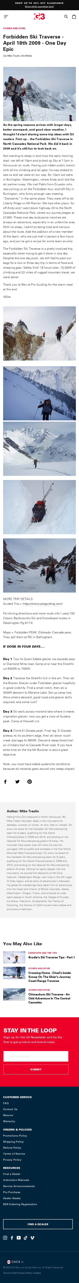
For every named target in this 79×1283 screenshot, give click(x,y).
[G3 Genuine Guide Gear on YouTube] (19, 1238)
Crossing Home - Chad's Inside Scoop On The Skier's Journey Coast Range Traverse (49, 977)
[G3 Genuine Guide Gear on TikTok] (26, 1238)
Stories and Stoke (14, 28)
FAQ (6, 1103)
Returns (8, 1115)
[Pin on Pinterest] (31, 781)
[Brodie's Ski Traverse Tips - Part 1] (14, 957)
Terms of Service (14, 1153)
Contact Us (10, 1109)
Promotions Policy (15, 1135)
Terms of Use (10, 1273)
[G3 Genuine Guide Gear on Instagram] (5, 1238)
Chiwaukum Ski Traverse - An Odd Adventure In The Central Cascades (49, 998)
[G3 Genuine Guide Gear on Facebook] (12, 1238)
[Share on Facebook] (7, 781)
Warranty (9, 1121)
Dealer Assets (12, 1198)
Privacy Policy (12, 1159)
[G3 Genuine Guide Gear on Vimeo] (32, 1238)
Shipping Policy (13, 1141)
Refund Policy (12, 1147)
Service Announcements (19, 1186)
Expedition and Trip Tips (42, 953)
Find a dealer (38, 1225)
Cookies (37, 1273)
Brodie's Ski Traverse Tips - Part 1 (51, 957)
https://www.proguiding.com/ (42, 603)
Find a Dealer (11, 1173)
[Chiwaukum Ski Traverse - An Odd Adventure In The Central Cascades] (14, 994)
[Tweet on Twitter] (19, 781)
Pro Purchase (11, 1192)
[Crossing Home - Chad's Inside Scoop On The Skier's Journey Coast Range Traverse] (14, 973)
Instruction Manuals (16, 1179)
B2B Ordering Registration (20, 1204)
